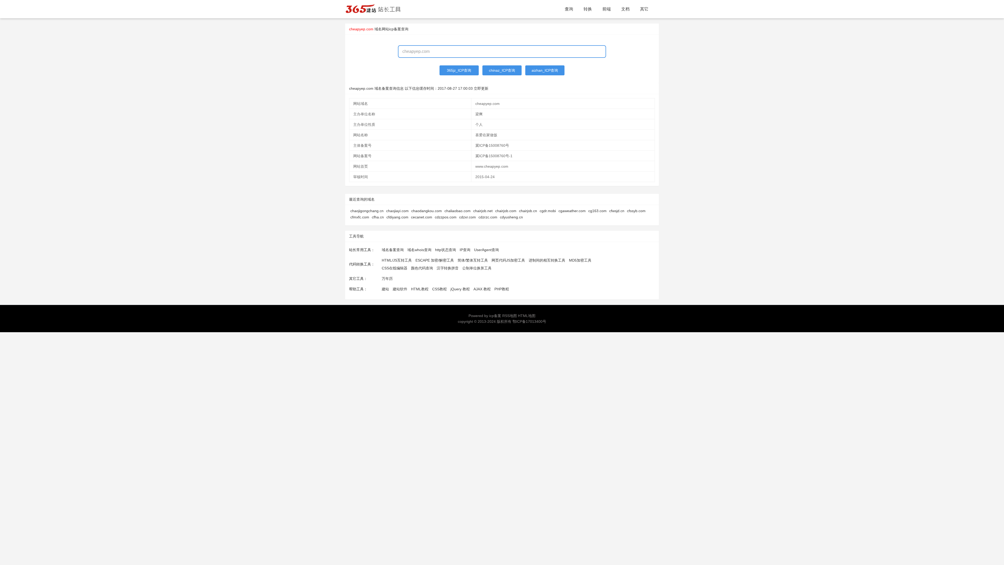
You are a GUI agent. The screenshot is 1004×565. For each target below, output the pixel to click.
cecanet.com (421, 217)
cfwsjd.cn (616, 211)
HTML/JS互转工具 (397, 260)
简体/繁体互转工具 (473, 260)
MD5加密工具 (580, 260)
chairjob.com (505, 211)
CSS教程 (439, 289)
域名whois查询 (419, 250)
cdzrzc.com (487, 217)
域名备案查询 (393, 250)
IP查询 (465, 250)
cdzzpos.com (446, 217)
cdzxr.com (467, 217)
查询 (569, 9)
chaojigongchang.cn (367, 211)
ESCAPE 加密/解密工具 (434, 260)
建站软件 (400, 289)
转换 (588, 9)
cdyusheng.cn (511, 217)
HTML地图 (526, 316)
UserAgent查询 (486, 250)
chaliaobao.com (457, 211)
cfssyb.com (636, 211)
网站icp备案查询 (395, 29)
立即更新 (481, 88)
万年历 (387, 278)
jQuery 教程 (460, 289)
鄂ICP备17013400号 (529, 321)
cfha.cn (378, 217)
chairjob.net (483, 211)
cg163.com (597, 211)
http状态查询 (445, 250)
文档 (625, 9)
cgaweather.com (572, 211)
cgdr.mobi (548, 211)
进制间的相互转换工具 (547, 260)
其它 (644, 9)
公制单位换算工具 (477, 268)
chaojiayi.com (397, 211)
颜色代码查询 (422, 268)
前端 (606, 9)
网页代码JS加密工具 (508, 260)
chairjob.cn (528, 211)
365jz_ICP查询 (459, 70)
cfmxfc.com (359, 217)
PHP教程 (501, 289)
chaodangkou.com (426, 211)
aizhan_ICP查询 (545, 70)
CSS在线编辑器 (394, 268)
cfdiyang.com (397, 217)
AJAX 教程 (482, 289)
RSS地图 (509, 316)
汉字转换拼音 (448, 268)
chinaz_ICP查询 (502, 70)
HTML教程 (420, 289)
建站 (385, 289)
